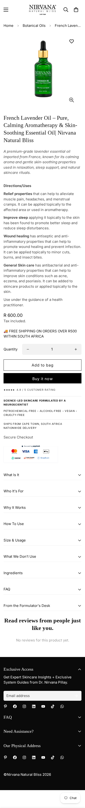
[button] (76, 9)
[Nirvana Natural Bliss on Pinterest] (5, 706)
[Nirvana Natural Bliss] (42, 10)
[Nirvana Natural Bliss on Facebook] (15, 706)
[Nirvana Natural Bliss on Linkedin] (34, 706)
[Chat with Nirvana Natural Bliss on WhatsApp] (62, 706)
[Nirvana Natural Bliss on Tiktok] (53, 706)
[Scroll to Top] (76, 783)
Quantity (10, 349)
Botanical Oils (34, 25)
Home (8, 25)
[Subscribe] (76, 696)
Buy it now (42, 378)
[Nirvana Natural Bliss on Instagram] (24, 706)
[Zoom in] (71, 100)
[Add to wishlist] (71, 41)
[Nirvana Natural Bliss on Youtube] (43, 706)
